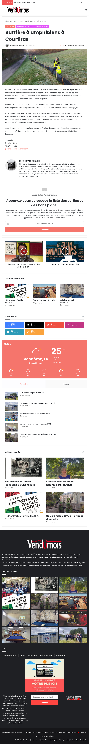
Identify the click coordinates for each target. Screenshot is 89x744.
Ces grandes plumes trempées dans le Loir (38, 434)
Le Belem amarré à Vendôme (68, 301)
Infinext (51, 736)
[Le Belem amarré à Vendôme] (72, 291)
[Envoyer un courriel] (23, 45)
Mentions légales (51, 740)
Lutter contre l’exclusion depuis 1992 (35, 424)
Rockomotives (60, 655)
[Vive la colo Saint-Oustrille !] (44, 291)
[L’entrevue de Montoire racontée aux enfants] (65, 468)
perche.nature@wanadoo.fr (16, 149)
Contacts (83, 740)
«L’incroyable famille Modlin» (14, 301)
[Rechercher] (86, 10)
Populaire (24, 384)
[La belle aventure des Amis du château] (16, 585)
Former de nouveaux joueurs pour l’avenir (37, 403)
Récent (66, 384)
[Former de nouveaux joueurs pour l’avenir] (11, 406)
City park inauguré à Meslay (31, 393)
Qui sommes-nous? (37, 740)
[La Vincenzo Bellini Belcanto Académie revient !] (73, 618)
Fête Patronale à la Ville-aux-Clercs (35, 413)
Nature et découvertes (25, 26)
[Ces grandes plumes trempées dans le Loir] (11, 437)
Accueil (9, 21)
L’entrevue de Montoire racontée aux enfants (60, 483)
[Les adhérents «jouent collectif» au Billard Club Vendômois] (16, 635)
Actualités (17, 21)
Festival (22, 655)
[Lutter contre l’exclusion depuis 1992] (11, 427)
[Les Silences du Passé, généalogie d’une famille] (24, 468)
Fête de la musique (46, 655)
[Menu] (3, 10)
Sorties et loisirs (42, 26)
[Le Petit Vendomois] (18, 9)
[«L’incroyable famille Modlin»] (17, 291)
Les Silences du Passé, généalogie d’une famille (20, 483)
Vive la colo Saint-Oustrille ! (44, 300)
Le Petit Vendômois (16, 45)
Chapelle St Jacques (9, 655)
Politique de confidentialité (69, 740)
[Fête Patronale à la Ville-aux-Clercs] (11, 416)
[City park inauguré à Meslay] (11, 396)
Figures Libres (32, 655)
